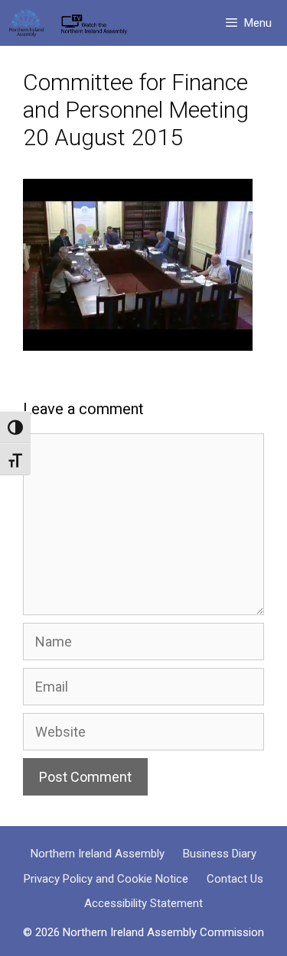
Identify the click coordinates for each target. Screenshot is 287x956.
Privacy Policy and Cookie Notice (106, 879)
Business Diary (219, 853)
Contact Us (235, 879)
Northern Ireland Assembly (98, 853)
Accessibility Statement (143, 903)
